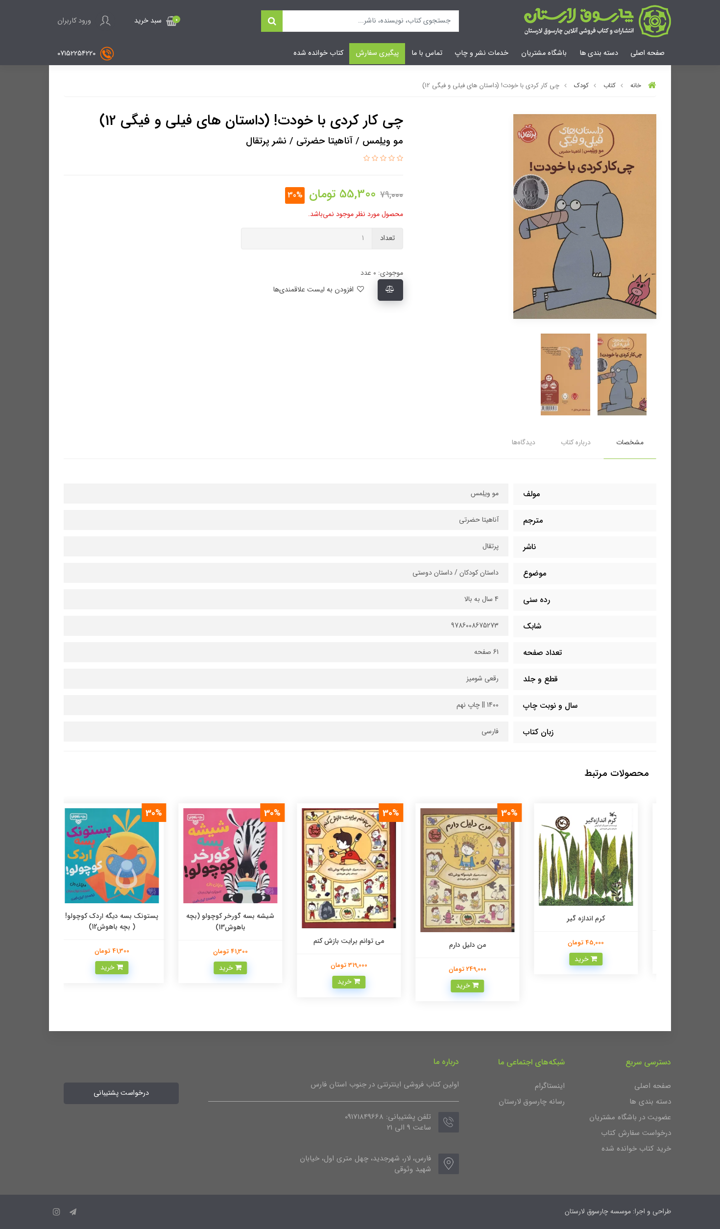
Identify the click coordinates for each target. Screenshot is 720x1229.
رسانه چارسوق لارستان (532, 1102)
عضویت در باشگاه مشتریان (630, 1117)
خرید (594, 959)
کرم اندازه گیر (597, 918)
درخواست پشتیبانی (121, 1093)
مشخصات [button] (630, 442)
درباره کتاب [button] (576, 442)
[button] (156, 21)
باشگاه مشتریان (544, 53)
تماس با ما (426, 53)
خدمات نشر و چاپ (481, 53)
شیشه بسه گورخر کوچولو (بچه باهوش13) (241, 921)
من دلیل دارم (478, 945)
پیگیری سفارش (377, 53)
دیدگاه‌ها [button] (523, 442)
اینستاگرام (550, 1086)
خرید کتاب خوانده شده (636, 1149)
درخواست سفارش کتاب (636, 1133)
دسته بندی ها (598, 53)
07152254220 (77, 53)
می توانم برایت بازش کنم (360, 941)
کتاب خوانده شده (318, 53)
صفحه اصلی (647, 53)
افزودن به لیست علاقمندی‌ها (314, 289)
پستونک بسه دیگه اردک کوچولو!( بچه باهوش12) (122, 921)
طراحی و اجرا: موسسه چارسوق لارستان (618, 1211)
